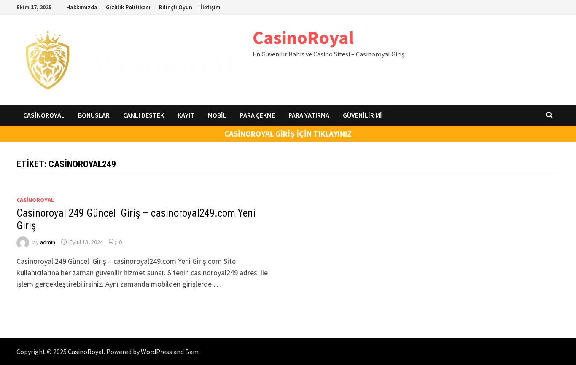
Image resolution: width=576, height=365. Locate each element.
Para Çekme (257, 115)
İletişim (211, 7)
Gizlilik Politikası (128, 7)
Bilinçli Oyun (175, 7)
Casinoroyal (44, 115)
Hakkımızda (81, 7)
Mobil (217, 115)
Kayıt (186, 115)
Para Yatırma (308, 115)
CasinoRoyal (303, 37)
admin (47, 242)
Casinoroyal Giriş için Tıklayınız (288, 134)
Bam (192, 351)
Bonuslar (94, 115)
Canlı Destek (143, 115)
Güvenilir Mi (362, 115)
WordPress (156, 351)
